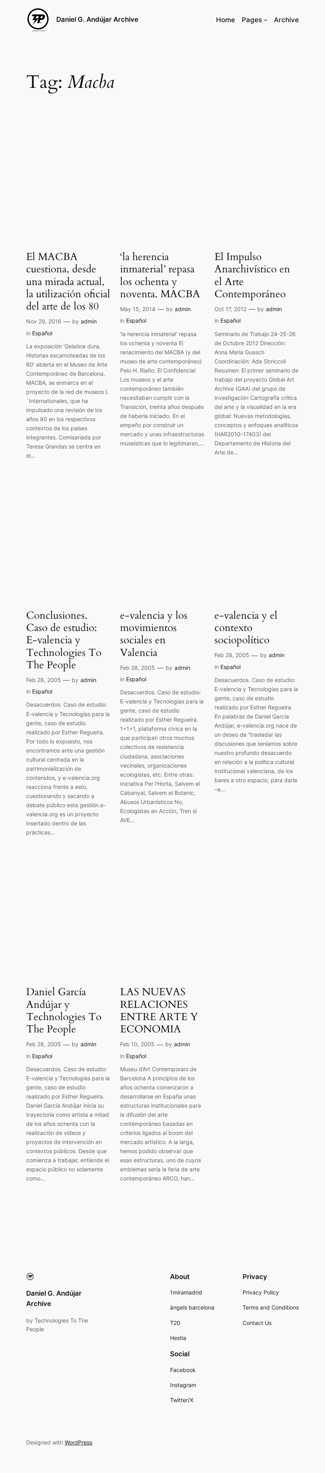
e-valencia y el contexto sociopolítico (245, 627)
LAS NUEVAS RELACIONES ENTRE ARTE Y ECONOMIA (159, 1010)
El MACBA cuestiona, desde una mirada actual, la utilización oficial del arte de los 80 (68, 281)
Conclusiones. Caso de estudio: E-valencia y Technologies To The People (63, 640)
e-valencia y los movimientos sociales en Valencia (153, 634)
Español (42, 333)
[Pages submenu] (266, 20)
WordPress (78, 1442)
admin (89, 321)
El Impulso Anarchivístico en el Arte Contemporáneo (252, 275)
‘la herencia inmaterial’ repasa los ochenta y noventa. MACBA (160, 275)
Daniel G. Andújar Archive (97, 19)
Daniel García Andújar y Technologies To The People (63, 1010)
